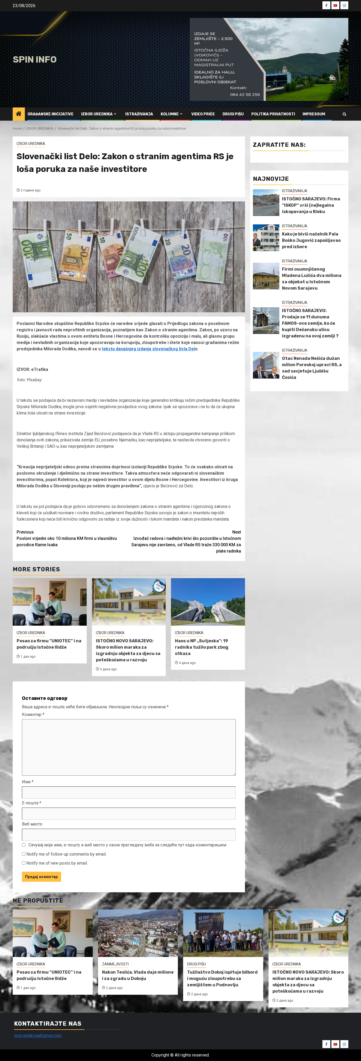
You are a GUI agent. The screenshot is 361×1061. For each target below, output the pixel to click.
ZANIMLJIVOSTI (115, 964)
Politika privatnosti (273, 114)
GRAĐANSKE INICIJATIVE (50, 114)
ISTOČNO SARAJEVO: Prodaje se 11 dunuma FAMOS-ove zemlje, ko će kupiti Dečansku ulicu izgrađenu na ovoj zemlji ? (310, 323)
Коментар (33, 714)
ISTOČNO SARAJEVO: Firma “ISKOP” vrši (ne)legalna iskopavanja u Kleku (311, 205)
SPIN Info (35, 59)
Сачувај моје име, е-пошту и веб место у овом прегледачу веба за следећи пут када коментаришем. (128, 844)
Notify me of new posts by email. (57, 863)
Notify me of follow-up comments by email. (66, 854)
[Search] (344, 114)
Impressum (314, 114)
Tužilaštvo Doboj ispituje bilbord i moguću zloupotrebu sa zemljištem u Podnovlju (222, 978)
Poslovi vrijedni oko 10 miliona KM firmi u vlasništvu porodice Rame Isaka (67, 538)
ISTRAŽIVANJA (139, 114)
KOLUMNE (170, 114)
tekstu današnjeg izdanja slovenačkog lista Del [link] (148, 348)
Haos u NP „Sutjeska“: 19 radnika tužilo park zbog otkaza (201, 647)
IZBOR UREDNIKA (97, 114)
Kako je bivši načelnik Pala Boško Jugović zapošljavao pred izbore (311, 240)
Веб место (32, 824)
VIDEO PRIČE (203, 114)
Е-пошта (31, 802)
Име (28, 781)
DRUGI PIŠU (233, 114)
